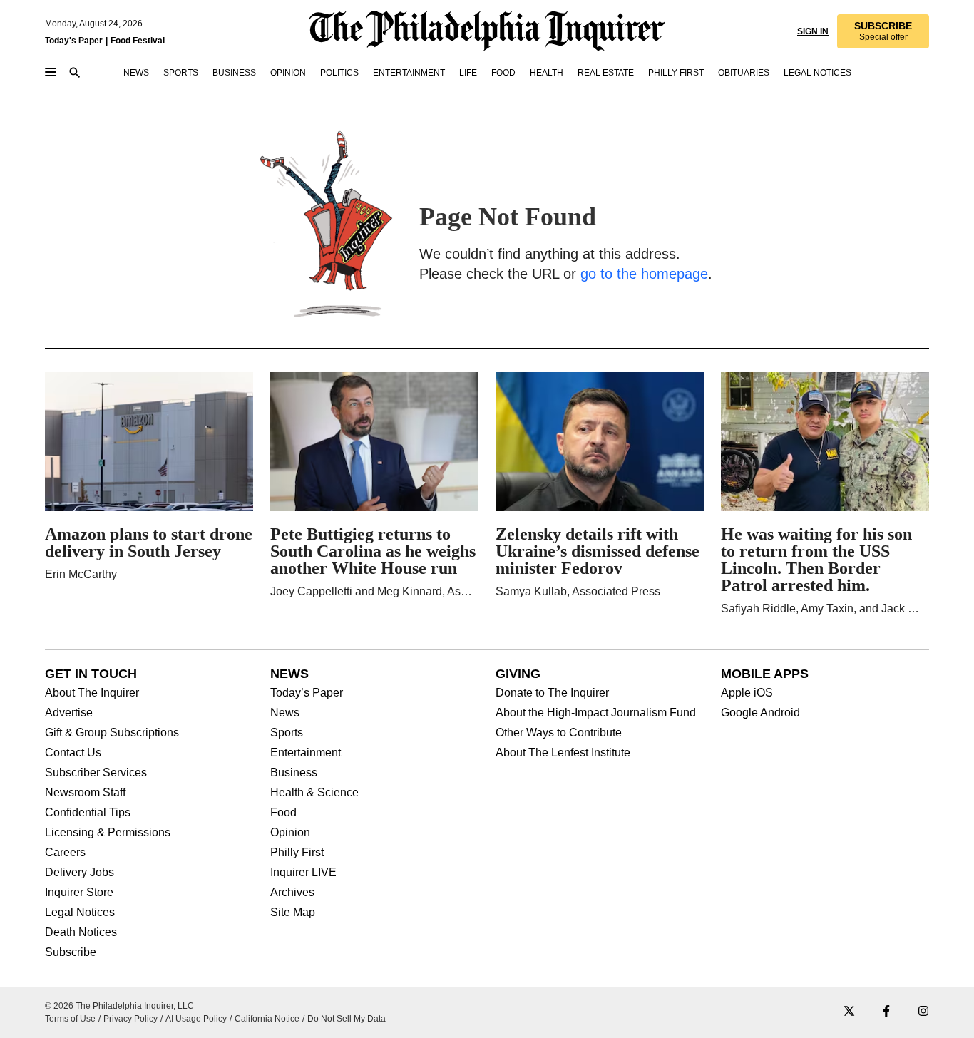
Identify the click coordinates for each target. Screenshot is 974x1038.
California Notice (267, 1019)
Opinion (290, 832)
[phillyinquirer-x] (849, 1012)
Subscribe (70, 952)
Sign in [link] (813, 31)
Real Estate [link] (606, 73)
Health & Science (314, 792)
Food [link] (503, 73)
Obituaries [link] (743, 73)
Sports (286, 733)
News (284, 713)
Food (283, 812)
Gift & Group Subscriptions (112, 733)
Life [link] (468, 73)
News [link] (136, 73)
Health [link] (546, 73)
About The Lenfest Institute (563, 753)
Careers (65, 852)
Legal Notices (80, 912)
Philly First (297, 852)
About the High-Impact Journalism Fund (596, 713)
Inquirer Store (79, 892)
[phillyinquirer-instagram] (923, 1012)
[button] (883, 31)
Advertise (69, 713)
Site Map (292, 912)
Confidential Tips (87, 812)
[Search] (75, 74)
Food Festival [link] (138, 41)
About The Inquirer (92, 693)
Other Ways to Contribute (559, 733)
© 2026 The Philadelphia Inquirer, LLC (119, 1006)
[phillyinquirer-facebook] (886, 1012)
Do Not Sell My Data (346, 1019)
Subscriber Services (96, 772)
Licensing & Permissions (107, 832)
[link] (883, 31)
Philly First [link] (676, 73)
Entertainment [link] (409, 73)
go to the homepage (644, 274)
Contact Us (73, 753)
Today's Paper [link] (74, 41)
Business (293, 772)
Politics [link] (339, 73)
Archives (292, 892)
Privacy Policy (130, 1019)
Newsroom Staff (85, 792)
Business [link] (234, 73)
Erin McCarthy (81, 574)
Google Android (760, 713)
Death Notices (81, 932)
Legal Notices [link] (817, 73)
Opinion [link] (288, 73)
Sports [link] (180, 73)
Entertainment (305, 753)
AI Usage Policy (196, 1019)
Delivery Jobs (79, 872)
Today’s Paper (306, 693)
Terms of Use (70, 1019)
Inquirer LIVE (303, 872)
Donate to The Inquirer (552, 693)
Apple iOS (747, 693)
